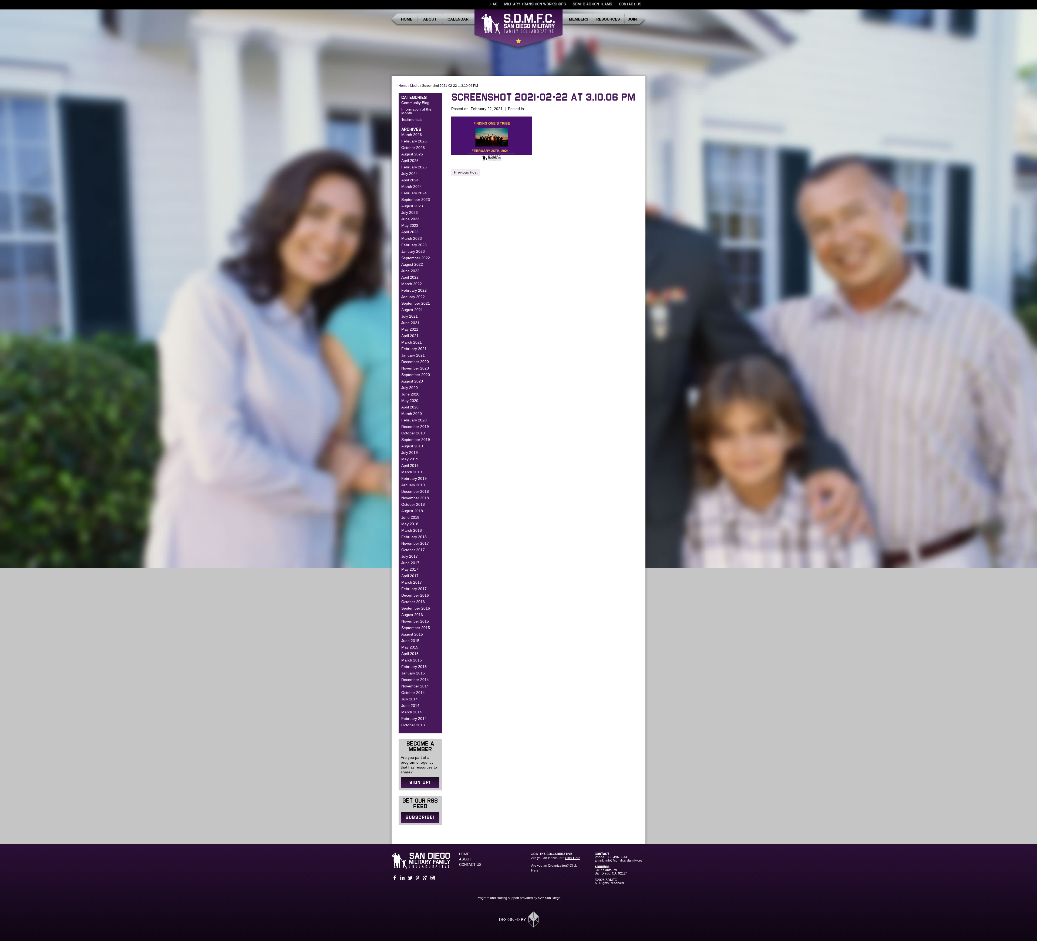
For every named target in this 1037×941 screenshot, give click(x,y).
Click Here (572, 858)
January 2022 (413, 297)
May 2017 (409, 569)
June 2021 (410, 323)
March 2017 (411, 582)
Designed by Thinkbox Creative (518, 919)
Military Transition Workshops (535, 4)
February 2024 (414, 193)
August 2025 (412, 154)
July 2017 (409, 556)
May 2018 (409, 524)
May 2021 (409, 329)
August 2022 (412, 264)
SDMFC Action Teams (592, 4)
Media (414, 86)
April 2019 (410, 465)
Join (632, 19)
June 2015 (410, 641)
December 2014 (415, 679)
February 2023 (414, 245)
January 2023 (413, 251)
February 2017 (414, 589)
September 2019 (415, 439)
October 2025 (413, 147)
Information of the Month (416, 111)
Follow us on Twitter (409, 878)
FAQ (493, 4)
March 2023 (411, 238)
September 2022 (415, 258)
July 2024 (409, 173)
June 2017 (410, 563)
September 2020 (415, 375)
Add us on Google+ (424, 878)
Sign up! (420, 782)
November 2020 (415, 368)
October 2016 (413, 602)
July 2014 (409, 699)
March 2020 (411, 413)
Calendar (458, 19)
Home (406, 19)
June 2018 (410, 517)
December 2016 (415, 595)
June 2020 (410, 394)
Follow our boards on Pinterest (417, 878)
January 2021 (413, 355)
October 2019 (413, 433)
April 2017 (410, 576)
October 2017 (413, 550)
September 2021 (415, 303)
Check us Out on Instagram (432, 878)
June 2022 (410, 271)
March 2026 (411, 134)
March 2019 (411, 472)
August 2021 (412, 310)
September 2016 (415, 608)
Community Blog (415, 103)
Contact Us (630, 4)
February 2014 (414, 718)
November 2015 (415, 621)
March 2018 (411, 530)
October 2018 (413, 504)
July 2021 (409, 316)
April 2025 (410, 160)
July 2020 (409, 387)
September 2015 (415, 628)
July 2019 (409, 452)
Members (578, 19)
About (430, 19)
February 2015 (414, 666)
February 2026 (414, 141)
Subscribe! (420, 817)
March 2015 (411, 660)
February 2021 (414, 349)
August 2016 (412, 615)
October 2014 (413, 692)
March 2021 (411, 342)
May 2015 (409, 647)
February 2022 (414, 290)
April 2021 (410, 336)
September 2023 (415, 199)
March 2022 (411, 284)
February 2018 (414, 537)
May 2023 (409, 225)
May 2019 (409, 459)
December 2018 (415, 491)
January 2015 (413, 673)
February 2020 (414, 420)
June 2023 (410, 219)
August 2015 (412, 634)
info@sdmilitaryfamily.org (623, 860)
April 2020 (410, 407)
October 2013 (413, 725)
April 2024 (410, 180)
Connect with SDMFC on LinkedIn (402, 878)
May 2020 (409, 400)
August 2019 (412, 446)
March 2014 (411, 712)
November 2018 (415, 498)
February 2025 (414, 167)
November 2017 (415, 543)
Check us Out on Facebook (394, 878)
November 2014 (415, 686)
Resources (608, 19)
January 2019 (413, 485)
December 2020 (415, 362)
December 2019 (415, 426)
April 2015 (410, 653)
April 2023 (410, 232)
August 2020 (412, 381)
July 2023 (409, 212)
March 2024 (411, 186)
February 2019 (414, 478)
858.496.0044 (617, 857)
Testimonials (411, 119)
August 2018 (412, 511)
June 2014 (410, 705)
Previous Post (465, 172)
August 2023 (412, 206)
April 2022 (410, 277)
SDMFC (518, 30)
